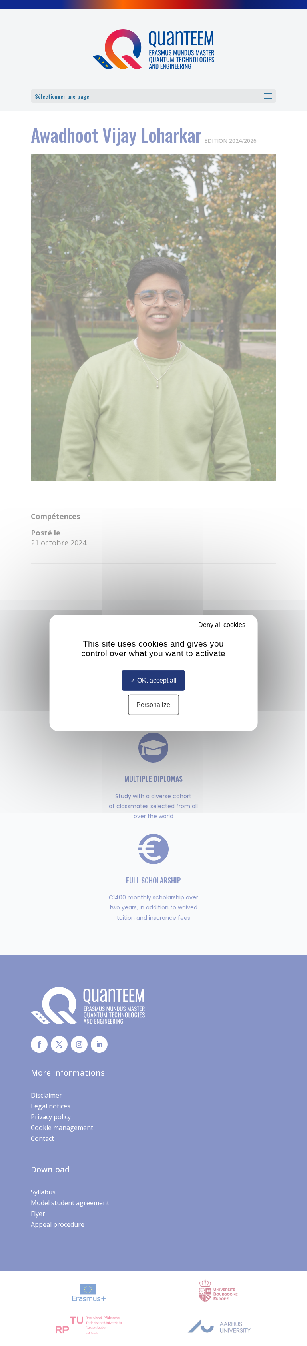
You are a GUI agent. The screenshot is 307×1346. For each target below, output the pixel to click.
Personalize (153, 704)
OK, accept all (156, 680)
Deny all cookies (221, 624)
